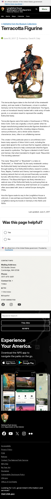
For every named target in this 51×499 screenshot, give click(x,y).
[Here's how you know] (25, 3)
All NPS (25, 328)
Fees (28, 16)
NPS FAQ (4, 464)
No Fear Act (5, 467)
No (9, 239)
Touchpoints (9, 250)
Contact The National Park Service (14, 460)
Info (2, 16)
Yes (9, 232)
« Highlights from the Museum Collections (19, 24)
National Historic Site (19, 10)
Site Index (7, 292)
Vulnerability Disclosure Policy (13, 475)
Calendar (21, 16)
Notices (4, 457)
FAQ (4, 288)
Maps (14, 16)
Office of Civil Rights (9, 482)
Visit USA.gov (8, 494)
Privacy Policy (6, 450)
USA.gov (4, 478)
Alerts (8, 16)
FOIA (3, 453)
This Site (25, 323)
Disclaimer (5, 471)
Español (6, 296)
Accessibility (6, 446)
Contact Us (6, 281)
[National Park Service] (2, 9)
